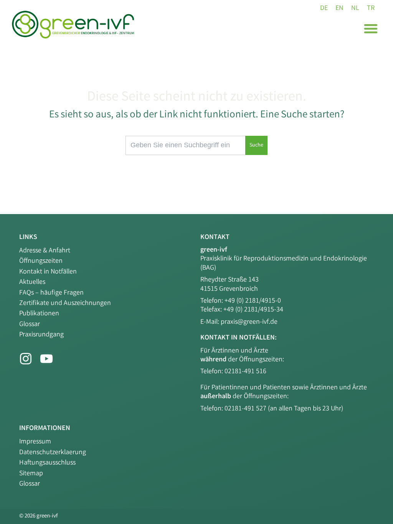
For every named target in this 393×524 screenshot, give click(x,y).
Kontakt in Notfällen (48, 272)
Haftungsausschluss (47, 463)
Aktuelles (32, 282)
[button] (370, 28)
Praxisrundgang (41, 335)
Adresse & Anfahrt (44, 251)
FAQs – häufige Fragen (51, 293)
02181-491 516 (245, 372)
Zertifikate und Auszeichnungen (65, 303)
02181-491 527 (246, 409)
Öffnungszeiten (41, 261)
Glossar (29, 325)
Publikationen (39, 314)
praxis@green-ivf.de (249, 322)
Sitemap (31, 474)
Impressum (35, 442)
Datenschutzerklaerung (52, 453)
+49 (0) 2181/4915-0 (253, 301)
